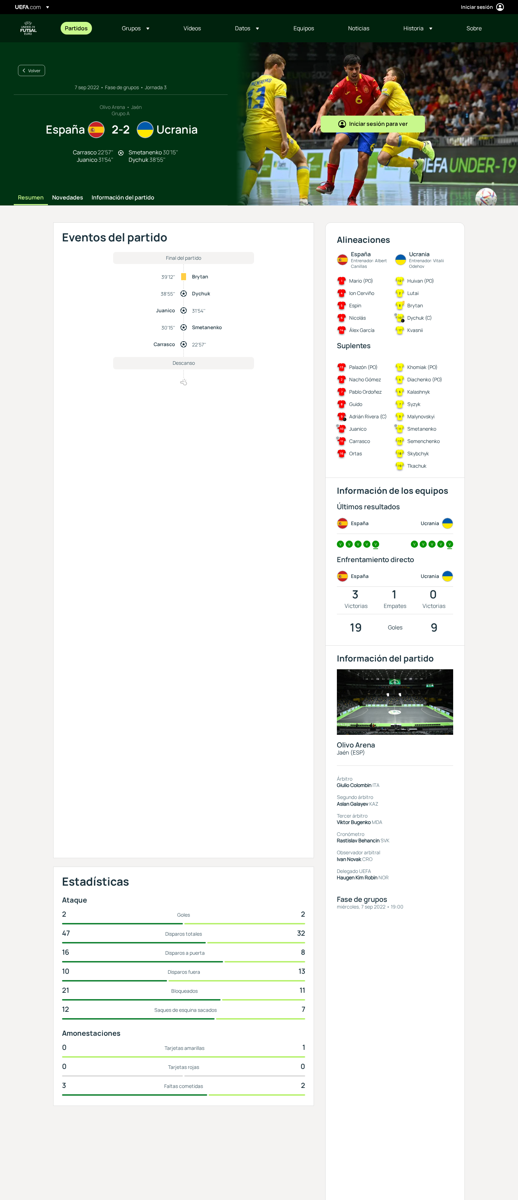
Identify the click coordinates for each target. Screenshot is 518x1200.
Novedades (67, 198)
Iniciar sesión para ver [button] (378, 124)
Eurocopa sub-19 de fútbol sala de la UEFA (28, 28)
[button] (135, 28)
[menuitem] (84, 28)
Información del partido (123, 198)
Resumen (31, 198)
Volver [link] (34, 71)
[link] (76, 28)
